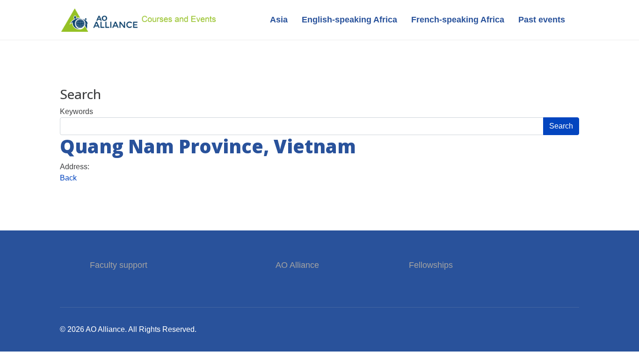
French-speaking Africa (457, 19)
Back (68, 178)
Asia (279, 19)
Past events (541, 19)
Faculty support (120, 265)
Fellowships (431, 265)
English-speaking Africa (349, 19)
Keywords (76, 111)
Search (561, 126)
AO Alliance (297, 265)
